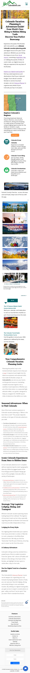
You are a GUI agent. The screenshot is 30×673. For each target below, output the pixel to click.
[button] (26, 2)
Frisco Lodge (8, 282)
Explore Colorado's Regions (12, 114)
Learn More (14, 135)
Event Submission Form (15, 639)
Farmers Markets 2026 (10, 308)
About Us (15, 638)
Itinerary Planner (19, 83)
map (4, 373)
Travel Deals (14, 622)
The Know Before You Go (10, 335)
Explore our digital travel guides (13, 71)
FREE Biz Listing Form (15, 645)
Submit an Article (15, 634)
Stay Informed (14, 624)
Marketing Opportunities (14, 626)
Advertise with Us (15, 643)
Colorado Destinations (15, 618)
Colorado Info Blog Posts (14, 620)
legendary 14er (21, 57)
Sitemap (15, 641)
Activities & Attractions (15, 616)
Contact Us (15, 636)
